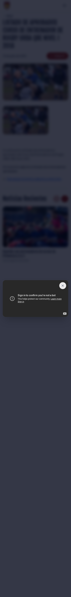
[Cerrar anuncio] (62, 285)
